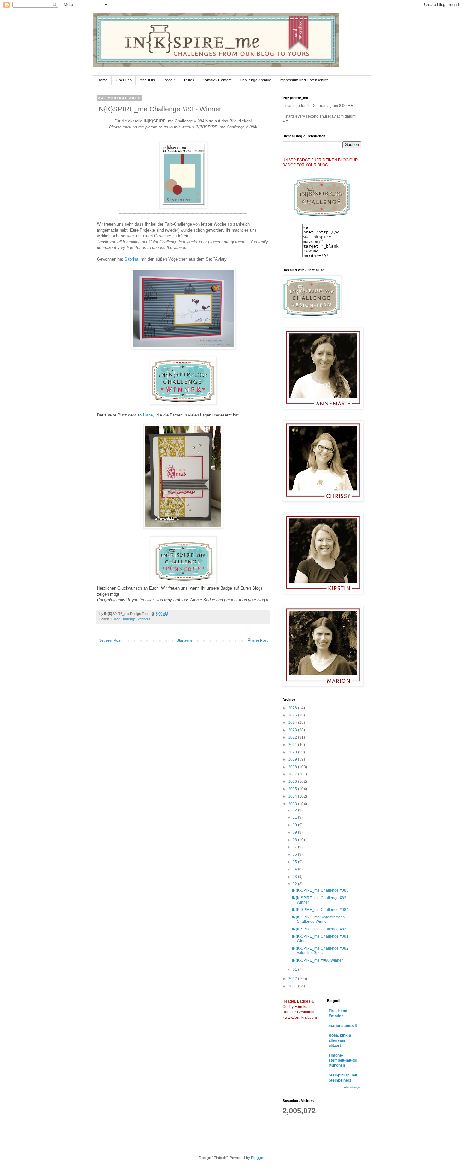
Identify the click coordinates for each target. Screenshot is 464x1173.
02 (295, 884)
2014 (293, 796)
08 (295, 840)
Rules (189, 80)
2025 (293, 715)
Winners (144, 619)
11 (295, 817)
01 (295, 969)
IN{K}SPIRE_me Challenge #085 (320, 890)
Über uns (124, 80)
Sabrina (131, 259)
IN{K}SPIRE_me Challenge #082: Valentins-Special (320, 950)
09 (295, 832)
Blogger (257, 1158)
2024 (293, 722)
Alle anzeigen (352, 1087)
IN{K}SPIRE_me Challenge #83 (319, 929)
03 (295, 877)
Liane (148, 415)
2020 (293, 752)
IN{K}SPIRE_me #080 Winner (317, 960)
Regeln (169, 80)
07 (295, 847)
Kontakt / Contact (216, 80)
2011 (293, 986)
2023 (293, 730)
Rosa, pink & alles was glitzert (340, 1040)
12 (295, 810)
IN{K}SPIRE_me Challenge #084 (320, 909)
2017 (293, 774)
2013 (293, 804)
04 (295, 869)
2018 (293, 767)
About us (147, 80)
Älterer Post (258, 640)
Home (102, 80)
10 (295, 825)
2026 (293, 708)
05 (295, 862)
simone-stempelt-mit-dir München (343, 1060)
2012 (293, 978)
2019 (293, 759)
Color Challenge (123, 619)
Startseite (184, 640)
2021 (293, 744)
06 (295, 854)
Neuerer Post (109, 640)
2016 (293, 781)
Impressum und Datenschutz (303, 80)
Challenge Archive (255, 80)
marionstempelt (343, 1025)
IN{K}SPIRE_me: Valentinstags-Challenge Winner (319, 919)
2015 (293, 789)
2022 (293, 737)
